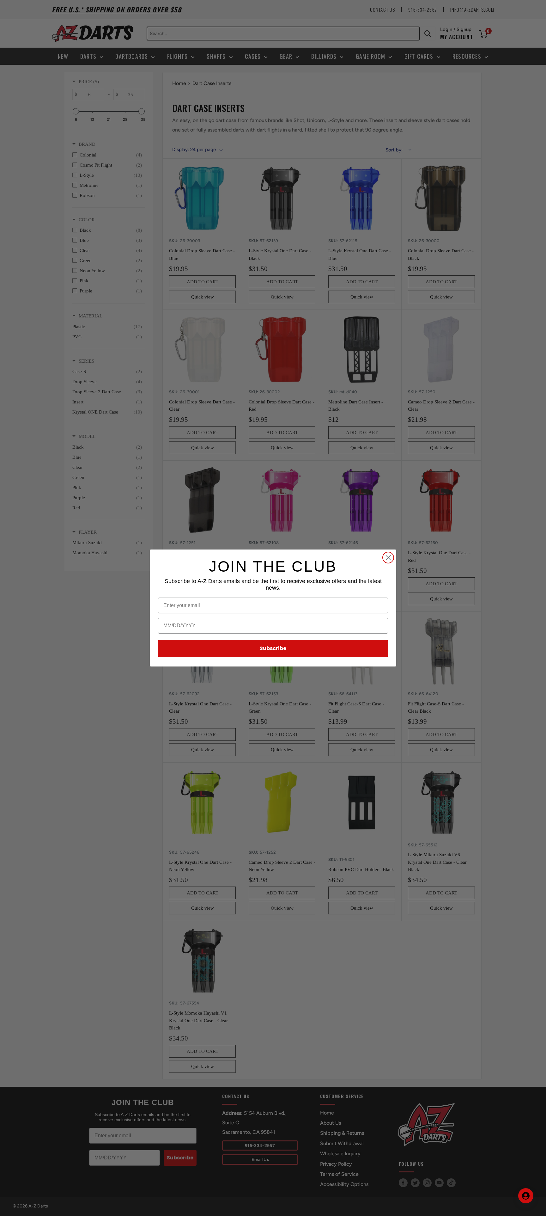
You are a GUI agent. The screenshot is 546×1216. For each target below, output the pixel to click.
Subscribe (273, 648)
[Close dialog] (388, 557)
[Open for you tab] (525, 1195)
